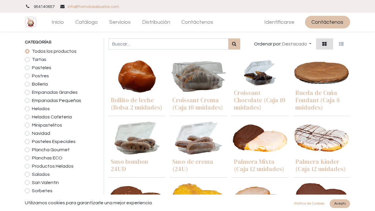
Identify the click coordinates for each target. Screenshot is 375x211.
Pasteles (41, 67)
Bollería (40, 84)
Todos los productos (54, 51)
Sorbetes (42, 190)
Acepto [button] (340, 203)
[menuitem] (58, 22)
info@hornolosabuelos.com (93, 6)
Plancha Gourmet (51, 149)
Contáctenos (327, 22)
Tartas (39, 59)
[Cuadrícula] (324, 44)
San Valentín (45, 182)
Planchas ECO (47, 158)
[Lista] (341, 44)
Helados (41, 108)
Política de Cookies (309, 203)
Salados (41, 174)
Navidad (41, 133)
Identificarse (279, 22)
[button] (296, 44)
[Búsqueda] (234, 44)
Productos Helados (53, 166)
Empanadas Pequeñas (56, 100)
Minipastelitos (47, 125)
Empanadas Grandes (55, 92)
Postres (40, 76)
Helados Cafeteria (52, 117)
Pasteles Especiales (54, 141)
